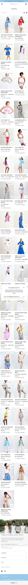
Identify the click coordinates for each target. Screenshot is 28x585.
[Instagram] (5, 571)
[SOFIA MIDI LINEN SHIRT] (7, 24)
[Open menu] (3, 4)
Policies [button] (3, 557)
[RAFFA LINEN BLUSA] (7, 219)
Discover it (20, 1)
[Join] (22, 296)
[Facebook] (2, 571)
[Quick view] (11, 30)
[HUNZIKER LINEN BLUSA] (7, 136)
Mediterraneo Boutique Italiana (11, 579)
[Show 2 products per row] (26, 12)
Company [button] (4, 553)
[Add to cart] (25, 30)
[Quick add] (25, 58)
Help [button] (2, 562)
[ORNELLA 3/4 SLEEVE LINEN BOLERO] (7, 499)
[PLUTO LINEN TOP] (7, 109)
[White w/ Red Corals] (13, 320)
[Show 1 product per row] (24, 12)
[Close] (24, 287)
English (5, 576)
